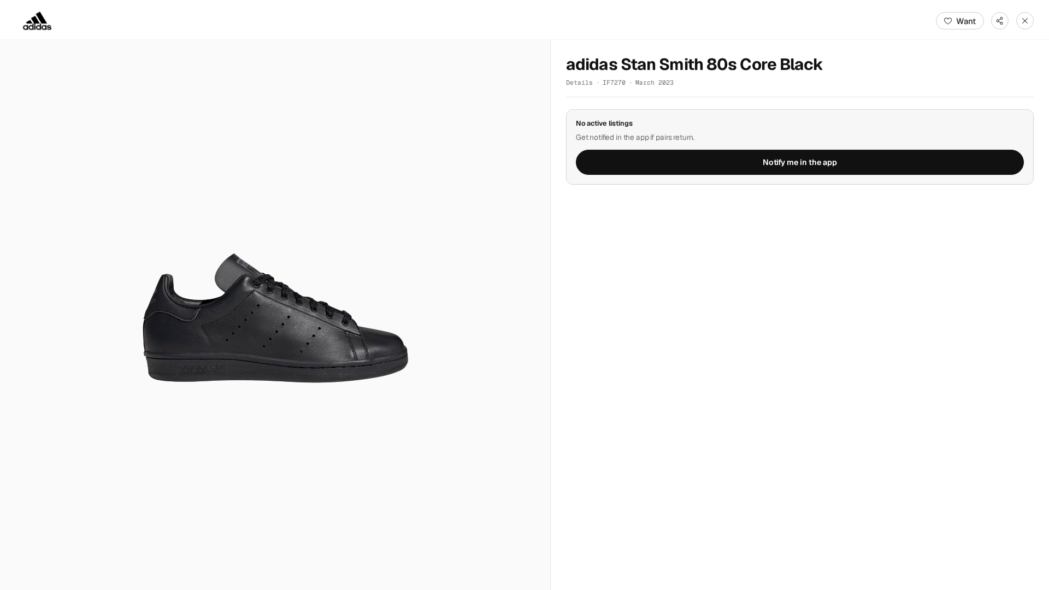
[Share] (1000, 21)
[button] (275, 315)
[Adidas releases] (37, 20)
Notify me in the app (800, 162)
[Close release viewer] (1025, 21)
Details (579, 82)
